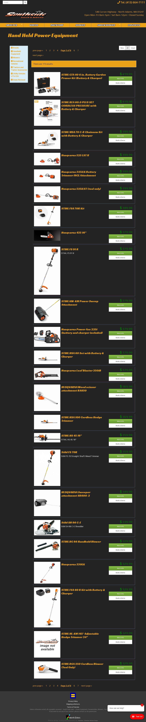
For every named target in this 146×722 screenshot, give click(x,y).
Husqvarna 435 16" (73, 232)
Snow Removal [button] (19, 80)
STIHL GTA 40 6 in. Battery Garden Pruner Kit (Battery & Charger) (83, 76)
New (122, 48)
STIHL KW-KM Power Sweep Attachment (79, 302)
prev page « (38, 50)
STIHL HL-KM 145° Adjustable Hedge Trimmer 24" (80, 635)
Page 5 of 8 (66, 50)
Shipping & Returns (73, 704)
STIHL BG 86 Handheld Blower (81, 541)
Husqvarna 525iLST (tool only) (81, 189)
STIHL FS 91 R (69, 249)
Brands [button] (16, 48)
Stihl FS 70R (69, 452)
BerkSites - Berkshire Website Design (88, 720)
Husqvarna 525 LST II (75, 155)
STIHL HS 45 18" (71, 435)
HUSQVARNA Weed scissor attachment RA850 (78, 388)
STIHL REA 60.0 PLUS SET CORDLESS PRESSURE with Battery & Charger (78, 105)
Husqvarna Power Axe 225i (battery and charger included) (82, 331)
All (127, 48)
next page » (38, 55)
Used (133, 48)
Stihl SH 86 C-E (71, 522)
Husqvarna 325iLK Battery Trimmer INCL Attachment (78, 173)
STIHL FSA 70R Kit (72, 208)
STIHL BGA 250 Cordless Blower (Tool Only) (82, 665)
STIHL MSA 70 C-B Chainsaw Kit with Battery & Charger (81, 133)
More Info (120, 78)
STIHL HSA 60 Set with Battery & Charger (82, 354)
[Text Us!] (137, 717)
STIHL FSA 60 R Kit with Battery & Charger (83, 591)
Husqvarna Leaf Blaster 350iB (81, 370)
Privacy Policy (73, 701)
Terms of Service (73, 707)
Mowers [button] (16, 57)
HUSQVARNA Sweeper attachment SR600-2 (75, 493)
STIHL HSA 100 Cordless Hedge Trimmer (81, 418)
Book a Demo (120, 83)
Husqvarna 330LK (73, 564)
